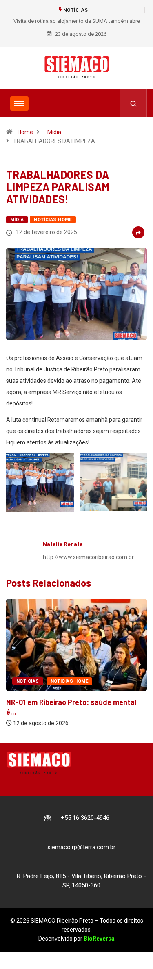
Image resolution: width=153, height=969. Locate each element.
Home (25, 132)
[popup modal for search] (133, 103)
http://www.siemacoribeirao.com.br (88, 557)
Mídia (54, 132)
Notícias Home (53, 219)
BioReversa (99, 938)
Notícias (27, 681)
